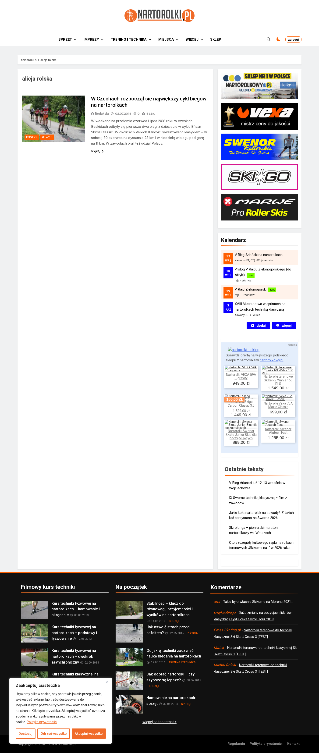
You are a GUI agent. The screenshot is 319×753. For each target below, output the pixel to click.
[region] (60, 711)
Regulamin (236, 744)
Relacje (47, 137)
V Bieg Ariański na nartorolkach (259, 255)
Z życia (192, 633)
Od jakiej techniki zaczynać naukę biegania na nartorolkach (173, 653)
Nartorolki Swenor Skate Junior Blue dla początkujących (241, 434)
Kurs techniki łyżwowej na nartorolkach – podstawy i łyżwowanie (74, 633)
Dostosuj (25, 733)
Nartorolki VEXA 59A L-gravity (241, 376)
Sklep (215, 39)
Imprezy (91, 39)
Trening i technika (129, 39)
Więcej (192, 39)
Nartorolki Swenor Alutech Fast (278, 430)
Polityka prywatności (42, 722)
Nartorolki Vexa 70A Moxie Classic (278, 405)
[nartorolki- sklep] (244, 350)
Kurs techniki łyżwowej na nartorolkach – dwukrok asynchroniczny (74, 656)
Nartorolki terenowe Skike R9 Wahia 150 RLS (278, 380)
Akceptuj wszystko (89, 733)
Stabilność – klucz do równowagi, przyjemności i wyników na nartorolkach (169, 609)
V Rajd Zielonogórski (250, 289)
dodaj (261, 325)
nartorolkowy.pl (271, 360)
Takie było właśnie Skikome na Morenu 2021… (258, 602)
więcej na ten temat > (159, 722)
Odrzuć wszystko (54, 733)
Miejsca (166, 39)
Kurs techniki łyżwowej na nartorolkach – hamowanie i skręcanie (76, 609)
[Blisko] (107, 682)
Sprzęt (65, 39)
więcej (95, 151)
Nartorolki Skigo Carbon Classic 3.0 (241, 403)
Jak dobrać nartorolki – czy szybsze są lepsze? (170, 677)
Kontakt (293, 744)
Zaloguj (293, 39)
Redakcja (102, 113)
